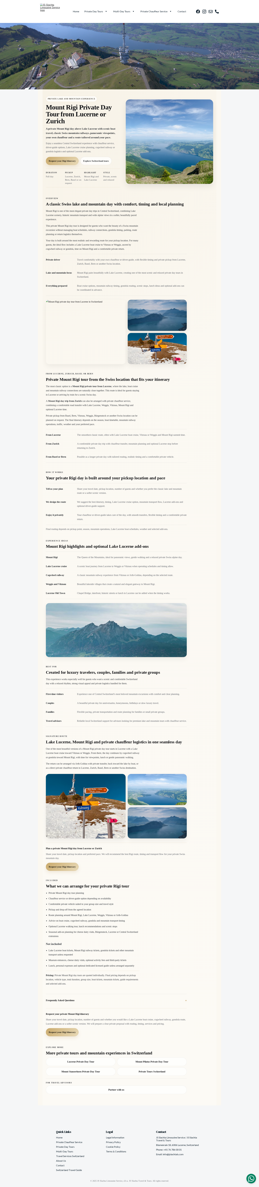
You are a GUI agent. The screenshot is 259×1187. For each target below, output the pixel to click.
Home (76, 11)
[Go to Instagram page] (205, 11)
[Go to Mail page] (212, 11)
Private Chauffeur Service (153, 11)
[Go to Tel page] (217, 11)
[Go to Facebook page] (199, 11)
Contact (182, 11)
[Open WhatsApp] (251, 1178)
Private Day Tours (93, 11)
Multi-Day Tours (121, 11)
